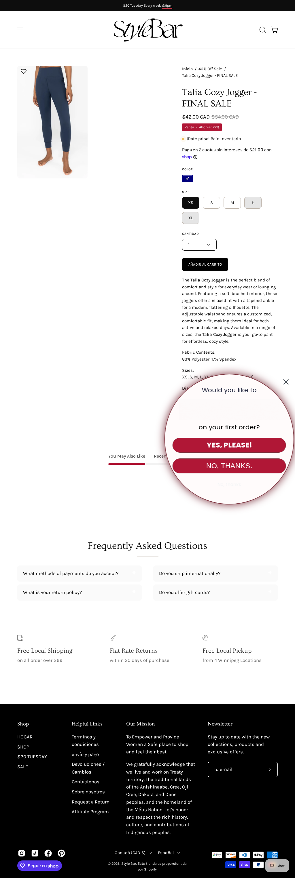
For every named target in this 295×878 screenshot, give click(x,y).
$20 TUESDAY (32, 756)
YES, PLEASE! (224, 445)
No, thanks (224, 484)
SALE (22, 767)
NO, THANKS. (224, 466)
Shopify (150, 869)
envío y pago (85, 754)
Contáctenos (85, 781)
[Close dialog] (281, 382)
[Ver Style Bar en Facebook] (48, 853)
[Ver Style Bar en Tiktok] (35, 853)
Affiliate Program (90, 811)
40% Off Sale (210, 68)
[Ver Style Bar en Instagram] (21, 853)
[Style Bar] (147, 30)
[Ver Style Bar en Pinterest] (61, 853)
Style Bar (128, 863)
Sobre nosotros (88, 792)
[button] (262, 30)
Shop (23, 724)
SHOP (23, 747)
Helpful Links (87, 724)
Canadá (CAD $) (130, 852)
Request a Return (90, 802)
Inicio (187, 68)
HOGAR (25, 737)
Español (166, 852)
